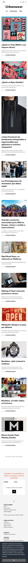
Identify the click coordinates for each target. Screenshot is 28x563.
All (7, 11)
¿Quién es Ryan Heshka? (12, 82)
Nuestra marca (7, 525)
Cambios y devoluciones (10, 510)
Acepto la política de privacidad (14, 487)
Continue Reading (10, 55)
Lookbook (6, 522)
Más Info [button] (4, 556)
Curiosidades (13, 11)
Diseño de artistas (8, 527)
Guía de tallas (7, 524)
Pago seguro (7, 508)
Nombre (6, 482)
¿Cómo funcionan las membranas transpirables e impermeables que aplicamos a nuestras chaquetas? (13, 142)
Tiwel (20, 11)
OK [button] (14, 560)
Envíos (5, 506)
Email (15, 482)
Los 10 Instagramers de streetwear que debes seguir (11, 183)
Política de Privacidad (16, 547)
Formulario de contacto (10, 534)
